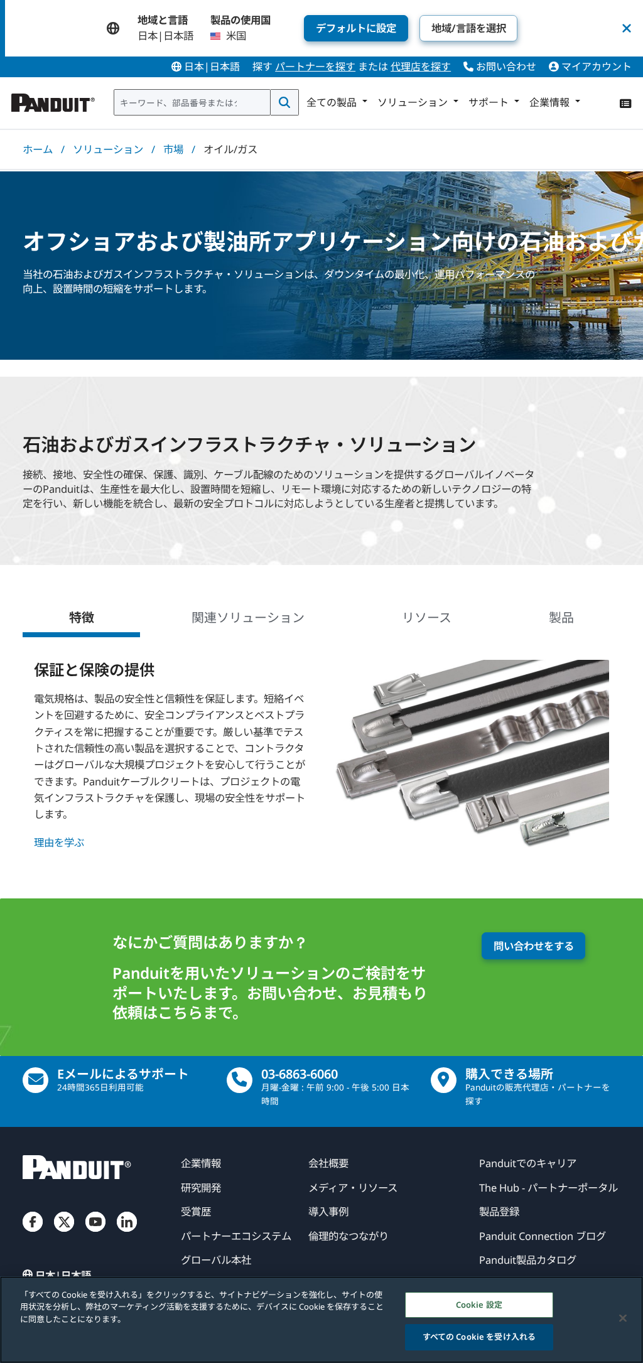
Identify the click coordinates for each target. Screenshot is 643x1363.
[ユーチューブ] (95, 1233)
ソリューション (108, 149)
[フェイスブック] (33, 1233)
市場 (173, 149)
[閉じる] (623, 1318)
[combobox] (192, 102)
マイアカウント (595, 66)
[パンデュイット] (53, 99)
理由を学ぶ (59, 842)
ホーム (38, 149)
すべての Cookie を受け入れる (479, 1336)
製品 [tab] (561, 617)
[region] (321, 1319)
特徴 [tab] (81, 617)
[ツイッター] (64, 1233)
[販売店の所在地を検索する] (444, 1080)
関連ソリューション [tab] (248, 617)
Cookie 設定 (479, 1304)
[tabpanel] (321, 757)
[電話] (239, 1080)
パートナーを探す (315, 66)
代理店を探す (421, 66)
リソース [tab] (426, 617)
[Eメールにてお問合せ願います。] (35, 1080)
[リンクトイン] (127, 1233)
